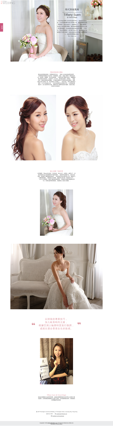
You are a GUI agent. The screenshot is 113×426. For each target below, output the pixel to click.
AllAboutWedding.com (52, 423)
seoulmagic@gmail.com (61, 413)
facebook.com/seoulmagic (58, 416)
